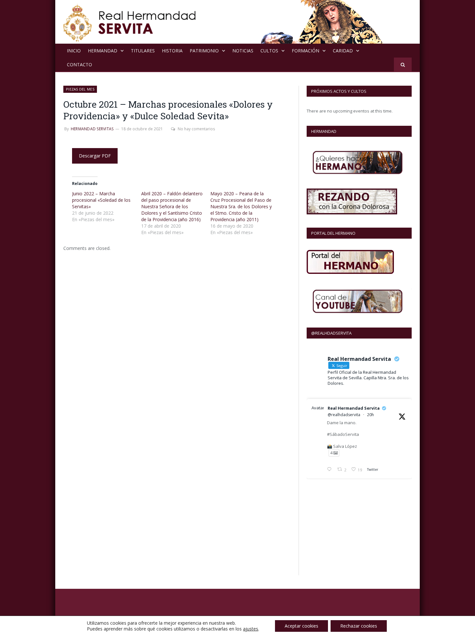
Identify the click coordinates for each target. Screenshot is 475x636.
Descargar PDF (95, 156)
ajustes (250, 629)
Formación (305, 51)
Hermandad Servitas (92, 129)
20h (370, 414)
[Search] (403, 64)
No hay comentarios (196, 129)
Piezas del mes (80, 89)
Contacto (79, 64)
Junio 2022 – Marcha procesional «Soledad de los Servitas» (101, 200)
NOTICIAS (242, 51)
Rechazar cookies (358, 626)
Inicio (74, 51)
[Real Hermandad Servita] (129, 22)
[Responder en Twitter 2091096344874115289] (330, 470)
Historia (172, 51)
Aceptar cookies (301, 626)
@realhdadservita (344, 414)
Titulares (143, 51)
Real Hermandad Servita (354, 408)
